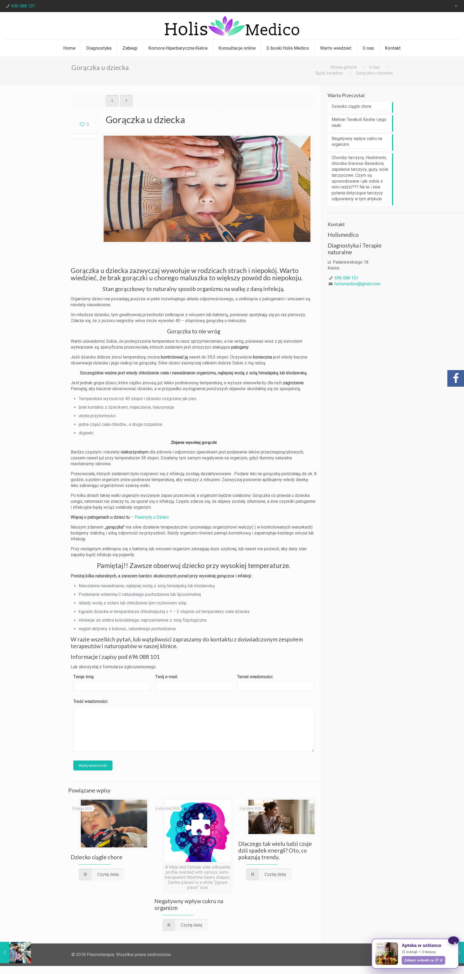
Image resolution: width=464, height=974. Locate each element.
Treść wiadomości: (90, 701)
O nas (374, 67)
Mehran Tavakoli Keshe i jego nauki (359, 122)
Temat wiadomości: (255, 676)
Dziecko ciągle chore (96, 857)
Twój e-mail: (166, 676)
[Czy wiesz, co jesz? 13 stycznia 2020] (15, 952)
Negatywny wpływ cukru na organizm (357, 141)
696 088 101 (23, 6)
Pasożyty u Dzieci (152, 517)
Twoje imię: (83, 676)
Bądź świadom (329, 73)
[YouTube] (456, 6)
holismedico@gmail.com (357, 283)
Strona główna (343, 67)
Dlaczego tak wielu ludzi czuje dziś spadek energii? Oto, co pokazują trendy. (275, 850)
